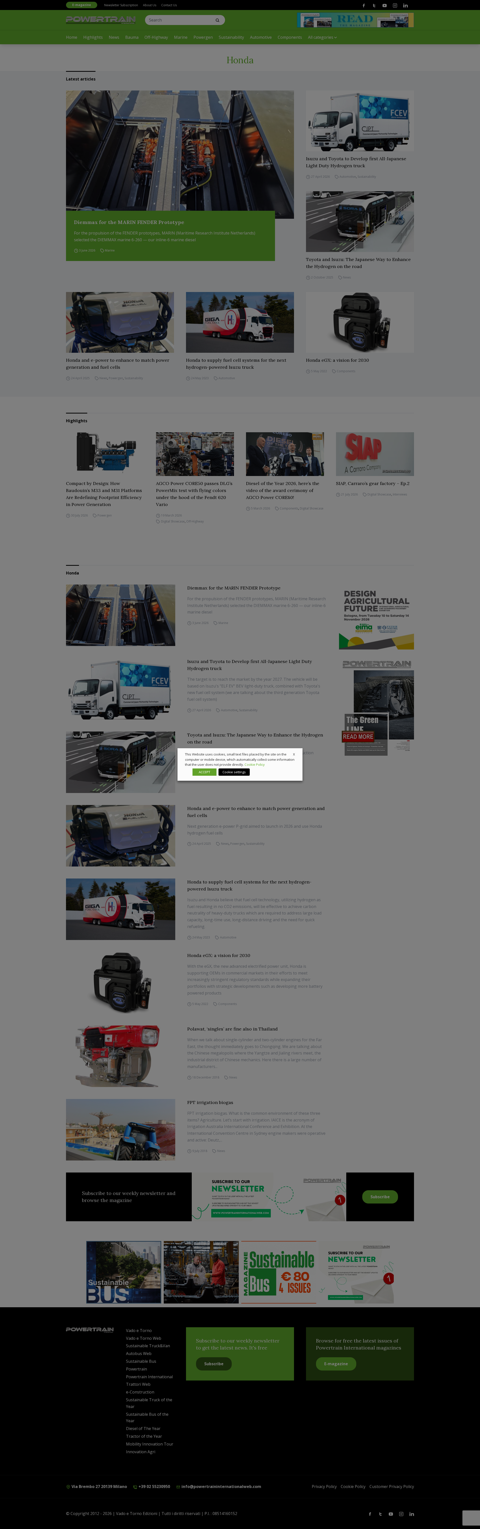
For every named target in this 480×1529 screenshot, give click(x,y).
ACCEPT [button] (204, 772)
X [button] (294, 754)
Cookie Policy (254, 764)
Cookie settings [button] (234, 772)
